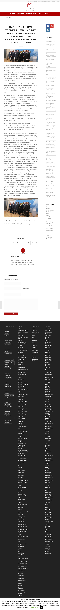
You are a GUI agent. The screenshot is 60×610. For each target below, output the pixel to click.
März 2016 (47, 470)
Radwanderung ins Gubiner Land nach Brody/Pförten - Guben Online (51, 70)
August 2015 (48, 482)
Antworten (12, 268)
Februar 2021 (48, 389)
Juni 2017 (47, 445)
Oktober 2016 (48, 458)
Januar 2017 (48, 453)
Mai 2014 (47, 507)
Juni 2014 (47, 506)
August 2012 (48, 543)
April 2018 (47, 436)
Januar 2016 (48, 474)
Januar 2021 (48, 391)
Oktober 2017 (48, 440)
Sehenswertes (21, 575)
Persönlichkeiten (21, 516)
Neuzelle (20, 469)
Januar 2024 (48, 342)
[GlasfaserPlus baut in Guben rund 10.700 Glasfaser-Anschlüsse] (59, 305)
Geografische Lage (22, 512)
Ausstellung (48, 208)
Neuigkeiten (20, 13)
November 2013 (48, 517)
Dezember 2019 (48, 408)
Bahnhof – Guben (22, 522)
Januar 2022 (48, 372)
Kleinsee (20, 448)
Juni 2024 (47, 337)
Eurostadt (6, 351)
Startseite (12, 13)
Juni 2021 (47, 382)
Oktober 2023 (48, 345)
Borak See (20, 340)
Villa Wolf (9, 420)
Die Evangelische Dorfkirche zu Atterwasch (22, 359)
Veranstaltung (49, 237)
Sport (47, 227)
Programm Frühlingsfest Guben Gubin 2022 (51, 153)
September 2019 (49, 411)
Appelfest (6, 337)
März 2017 (47, 450)
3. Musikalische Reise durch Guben (50, 177)
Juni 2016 (47, 465)
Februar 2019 (48, 420)
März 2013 (47, 531)
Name (24, 283)
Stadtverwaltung (21, 592)
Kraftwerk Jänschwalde (23, 452)
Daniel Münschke (8, 346)
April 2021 (47, 386)
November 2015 (48, 477)
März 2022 (47, 369)
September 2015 (49, 480)
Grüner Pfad (48, 129)
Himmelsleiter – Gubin (50, 59)
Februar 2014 (48, 512)
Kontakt (46, 13)
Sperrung (6, 409)
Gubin (27, 24)
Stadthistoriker (7, 411)
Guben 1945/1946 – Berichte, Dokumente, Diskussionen (23, 431)
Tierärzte (20, 593)
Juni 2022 (47, 364)
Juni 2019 (47, 414)
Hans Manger (48, 181)
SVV (5, 420)
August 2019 (48, 413)
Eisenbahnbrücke (8, 349)
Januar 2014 (48, 514)
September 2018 (49, 428)
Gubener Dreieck (8, 375)
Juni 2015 (47, 485)
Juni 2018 (47, 433)
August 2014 (48, 502)
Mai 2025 (47, 334)
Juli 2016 (47, 463)
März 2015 (47, 490)
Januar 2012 (48, 555)
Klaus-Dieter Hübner (8, 391)
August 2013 (48, 522)
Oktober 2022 (48, 362)
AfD (5, 329)
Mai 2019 (47, 416)
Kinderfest (6, 388)
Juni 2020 (47, 401)
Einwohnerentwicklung (23, 511)
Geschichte (19, 24)
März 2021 (47, 387)
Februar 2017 (48, 452)
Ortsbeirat (6, 402)
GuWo (9, 377)
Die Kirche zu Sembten (23, 384)
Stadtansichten (49, 228)
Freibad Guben (21, 393)
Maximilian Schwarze (9, 397)
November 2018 (48, 425)
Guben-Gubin (7, 373)
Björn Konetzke (7, 342)
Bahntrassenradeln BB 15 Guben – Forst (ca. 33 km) (23, 332)
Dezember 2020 (48, 393)
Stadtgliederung (21, 519)
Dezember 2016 (48, 455)
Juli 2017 (47, 443)
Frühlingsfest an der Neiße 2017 (8, 363)
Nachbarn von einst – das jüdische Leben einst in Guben (22, 460)
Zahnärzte (20, 585)
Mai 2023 (47, 352)
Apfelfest (6, 333)
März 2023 (47, 355)
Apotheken (20, 587)
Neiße (19, 465)
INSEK (6, 382)
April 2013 (47, 529)
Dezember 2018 (48, 423)
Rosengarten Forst (22, 479)
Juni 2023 (47, 350)
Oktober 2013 (48, 519)
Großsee (20, 423)
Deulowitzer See (21, 355)
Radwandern (49, 225)
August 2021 (48, 379)
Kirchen (19, 550)
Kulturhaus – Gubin (22, 531)
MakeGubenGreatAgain (9, 395)
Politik (47, 220)
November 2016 (48, 457)
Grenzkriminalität (8, 368)
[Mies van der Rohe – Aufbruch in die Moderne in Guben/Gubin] (1, 305)
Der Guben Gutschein (23, 350)
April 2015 (47, 489)
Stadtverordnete (8, 415)
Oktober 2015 (48, 479)
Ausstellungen (21, 546)
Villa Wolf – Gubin (22, 544)
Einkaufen (20, 509)
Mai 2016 (47, 467)
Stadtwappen (21, 521)
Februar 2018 (48, 438)
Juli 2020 (47, 399)
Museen (19, 551)
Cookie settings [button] (34, 607)
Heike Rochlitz (7, 379)
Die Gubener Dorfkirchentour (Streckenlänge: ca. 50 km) (51, 109)
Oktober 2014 (48, 499)
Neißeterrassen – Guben (50, 139)
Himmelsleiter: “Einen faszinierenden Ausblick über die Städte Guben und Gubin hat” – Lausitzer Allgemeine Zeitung (51, 115)
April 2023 (47, 354)
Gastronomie (21, 582)
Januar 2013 (48, 534)
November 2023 (48, 344)
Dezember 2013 (48, 516)
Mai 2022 (47, 366)
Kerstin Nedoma (8, 386)
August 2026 (48, 328)
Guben (24, 24)
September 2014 (49, 501)
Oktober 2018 (48, 426)
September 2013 (49, 521)
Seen (19, 556)
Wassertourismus (22, 580)
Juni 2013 (47, 526)
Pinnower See (21, 475)
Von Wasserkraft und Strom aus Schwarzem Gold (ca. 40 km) (23, 568)
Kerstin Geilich (7, 384)
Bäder (19, 328)
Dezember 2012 (48, 536)
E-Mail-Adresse (26, 288)
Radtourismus (21, 578)
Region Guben (21, 553)
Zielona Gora (21, 507)
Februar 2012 (48, 553)
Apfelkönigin (7, 335)
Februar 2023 (48, 357)
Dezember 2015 (48, 475)
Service (40, 13)
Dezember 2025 (48, 332)
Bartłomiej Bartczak (8, 340)
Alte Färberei (10, 329)
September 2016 (49, 460)
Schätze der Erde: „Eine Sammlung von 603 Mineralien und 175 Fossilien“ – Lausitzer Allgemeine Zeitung (50, 169)
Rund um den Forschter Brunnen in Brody (51, 81)
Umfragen (48, 233)
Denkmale (20, 548)
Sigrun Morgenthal (8, 406)
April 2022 (47, 367)
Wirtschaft (48, 239)
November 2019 (48, 409)
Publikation (48, 223)
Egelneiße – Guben (22, 524)
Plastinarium (20, 477)
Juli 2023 (47, 349)
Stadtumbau (7, 413)
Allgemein (48, 206)
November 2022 (48, 361)
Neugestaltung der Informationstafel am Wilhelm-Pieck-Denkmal (50, 96)
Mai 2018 (47, 435)
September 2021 (49, 377)
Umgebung (48, 235)
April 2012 (47, 550)
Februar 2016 (48, 472)
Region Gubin (21, 555)
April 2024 (47, 340)
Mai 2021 (47, 384)
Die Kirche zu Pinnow (22, 382)
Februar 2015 (48, 492)
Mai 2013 (47, 528)
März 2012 (47, 551)
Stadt (34, 13)
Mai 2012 (47, 548)
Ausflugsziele (21, 571)
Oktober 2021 (48, 376)
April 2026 (47, 330)
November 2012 (48, 538)
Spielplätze (20, 490)
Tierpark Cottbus (21, 499)
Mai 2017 (47, 447)
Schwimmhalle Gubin (22, 482)
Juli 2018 (47, 431)
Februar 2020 (48, 404)
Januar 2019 (48, 421)
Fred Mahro (7, 355)
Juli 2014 (47, 504)
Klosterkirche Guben (22, 450)
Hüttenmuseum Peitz (49, 173)
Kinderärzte (20, 588)
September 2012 (49, 541)
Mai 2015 (47, 487)
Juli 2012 (47, 544)
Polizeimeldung (49, 222)
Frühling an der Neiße (9, 360)
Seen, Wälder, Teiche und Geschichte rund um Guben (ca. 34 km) (23, 563)
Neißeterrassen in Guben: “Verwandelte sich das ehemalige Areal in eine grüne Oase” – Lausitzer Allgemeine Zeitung (50, 135)
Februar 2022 (48, 371)
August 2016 (48, 462)
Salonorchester (7, 404)
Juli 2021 (47, 381)
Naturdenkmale (21, 463)
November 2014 (48, 497)
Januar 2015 (48, 494)
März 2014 (47, 511)
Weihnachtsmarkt (8, 422)
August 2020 (48, 398)
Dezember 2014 (48, 495)
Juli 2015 (47, 484)
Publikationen (21, 517)
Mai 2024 (47, 339)
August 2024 (48, 335)
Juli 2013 (47, 524)
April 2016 (47, 469)
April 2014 (47, 509)
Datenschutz (20, 347)
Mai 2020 (47, 403)
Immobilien (48, 217)
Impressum (20, 440)
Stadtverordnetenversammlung (10, 417)
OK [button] (41, 607)
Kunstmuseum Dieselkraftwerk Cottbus (21, 455)
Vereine (19, 577)
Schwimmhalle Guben (23, 480)
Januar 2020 (48, 406)
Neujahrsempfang (8, 400)
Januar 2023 (48, 359)
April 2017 (47, 448)
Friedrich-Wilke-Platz (8, 358)
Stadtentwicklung (50, 230)
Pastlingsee (20, 474)
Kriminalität (7, 393)
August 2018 (48, 430)
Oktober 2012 (48, 539)
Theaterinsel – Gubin (22, 543)
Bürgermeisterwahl (8, 344)
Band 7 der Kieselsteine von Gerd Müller (23, 337)
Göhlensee (20, 421)
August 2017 (48, 442)
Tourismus (29, 13)
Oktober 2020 (48, 396)
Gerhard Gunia (7, 366)
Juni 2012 (47, 546)
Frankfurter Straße (8, 353)
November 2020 (48, 394)
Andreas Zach (7, 331)
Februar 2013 (48, 533)
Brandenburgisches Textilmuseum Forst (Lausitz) (22, 343)
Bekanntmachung (18, 17)
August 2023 (48, 347)
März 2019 (47, 418)
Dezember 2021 (48, 374)
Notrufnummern (21, 590)
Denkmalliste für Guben (23, 349)
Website (24, 294)
